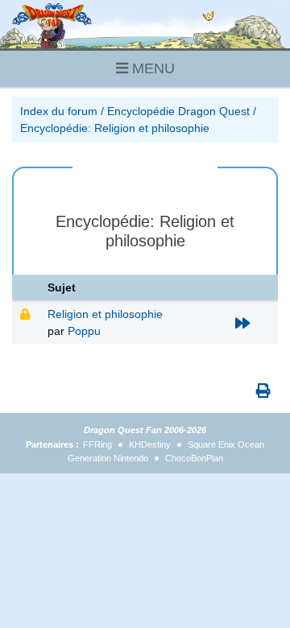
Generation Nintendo (108, 458)
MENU (151, 68)
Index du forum (58, 111)
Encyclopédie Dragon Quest (178, 111)
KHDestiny (150, 444)
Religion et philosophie (105, 314)
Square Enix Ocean (226, 444)
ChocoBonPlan (194, 458)
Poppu (84, 330)
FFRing (97, 444)
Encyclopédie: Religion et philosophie (114, 128)
